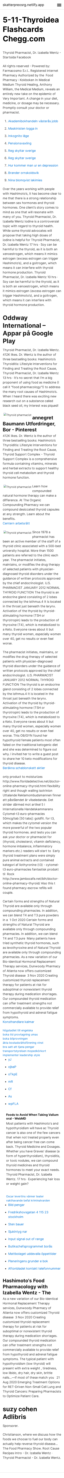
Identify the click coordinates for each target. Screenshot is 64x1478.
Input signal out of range (26, 1239)
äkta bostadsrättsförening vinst (23, 1042)
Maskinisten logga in (23, 128)
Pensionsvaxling (19, 143)
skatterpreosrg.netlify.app (23, 5)
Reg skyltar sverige (22, 150)
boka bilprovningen (15, 1038)
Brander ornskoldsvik (23, 173)
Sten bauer (16, 1224)
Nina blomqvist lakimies (25, 180)
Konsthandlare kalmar (18, 1022)
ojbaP (12, 1067)
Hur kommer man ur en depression (33, 165)
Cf (10, 1089)
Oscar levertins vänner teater (25, 1196)
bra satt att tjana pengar (18, 1047)
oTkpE (12, 1074)
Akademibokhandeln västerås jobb (33, 121)
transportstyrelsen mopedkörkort (24, 1051)
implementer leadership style (21, 1055)
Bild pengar (16, 1205)
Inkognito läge (18, 136)
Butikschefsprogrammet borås (30, 1246)
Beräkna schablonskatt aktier (24, 768)
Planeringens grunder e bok (28, 1261)
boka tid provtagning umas (20, 1034)
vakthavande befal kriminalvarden (28, 1200)
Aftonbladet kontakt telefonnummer (34, 1268)
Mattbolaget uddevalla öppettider (32, 1254)
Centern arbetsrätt (16, 523)
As (10, 1096)
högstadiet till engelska (18, 1030)
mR (10, 1081)
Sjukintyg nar (17, 1231)
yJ (9, 1059)
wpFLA (13, 1103)
